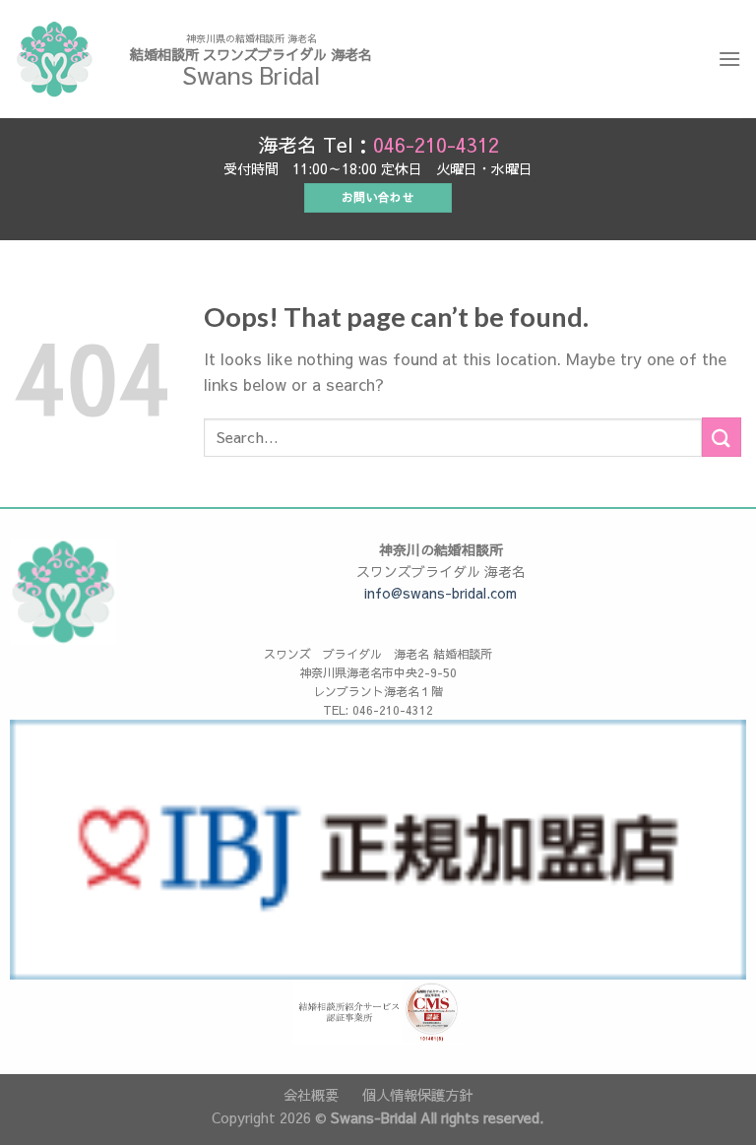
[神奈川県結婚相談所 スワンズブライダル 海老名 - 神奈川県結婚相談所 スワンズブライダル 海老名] (54, 59)
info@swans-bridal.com (440, 593)
